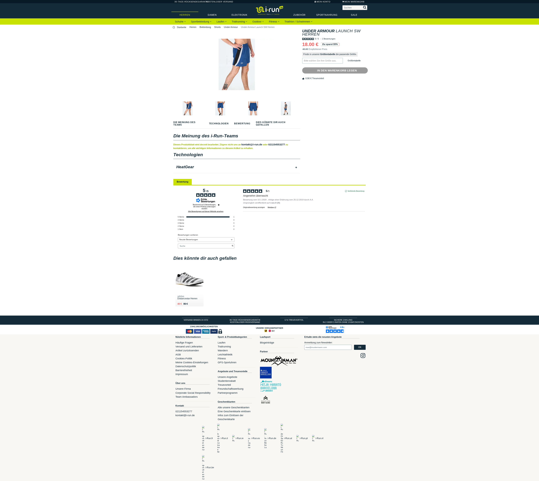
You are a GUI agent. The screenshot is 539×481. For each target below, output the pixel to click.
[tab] (236, 167)
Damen (212, 15)
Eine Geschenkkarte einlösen (234, 411)
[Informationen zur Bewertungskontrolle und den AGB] (219, 205)
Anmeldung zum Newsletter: (318, 342)
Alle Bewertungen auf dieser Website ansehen (205, 211)
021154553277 (276, 144)
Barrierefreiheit (183, 370)
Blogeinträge (267, 342)
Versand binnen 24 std (196, 320)
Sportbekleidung (200, 21)
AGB (178, 354)
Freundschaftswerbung (230, 388)
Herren (185, 15)
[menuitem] (180, 21)
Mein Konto (323, 2)
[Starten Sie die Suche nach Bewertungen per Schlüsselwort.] (232, 246)
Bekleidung (205, 27)
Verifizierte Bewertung (356, 191)
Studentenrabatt (227, 381)
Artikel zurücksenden (187, 350)
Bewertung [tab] (182, 182)
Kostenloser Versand (217, 2)
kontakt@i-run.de (251, 144)
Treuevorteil (224, 384)
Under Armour (231, 27)
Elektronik (239, 15)
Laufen (221, 21)
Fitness (273, 21)
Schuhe (179, 21)
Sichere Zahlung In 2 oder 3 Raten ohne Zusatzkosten (343, 321)
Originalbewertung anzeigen (254, 207)
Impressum (181, 374)
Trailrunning (239, 21)
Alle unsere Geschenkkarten (233, 407)
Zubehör (299, 15)
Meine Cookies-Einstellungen (191, 362)
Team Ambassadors (186, 396)
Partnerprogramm (227, 392)
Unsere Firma (183, 388)
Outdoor (257, 21)
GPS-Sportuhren (227, 362)
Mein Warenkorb (354, 2)
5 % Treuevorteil (294, 320)
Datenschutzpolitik (185, 366)
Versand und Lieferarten (188, 346)
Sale (354, 15)
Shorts (217, 27)
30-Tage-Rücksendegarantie (187, 2)
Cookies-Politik (183, 358)
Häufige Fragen (184, 342)
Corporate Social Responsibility (193, 392)
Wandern (223, 350)
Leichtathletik (225, 354)
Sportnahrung (326, 15)
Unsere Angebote (227, 377)
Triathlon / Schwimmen (298, 21)
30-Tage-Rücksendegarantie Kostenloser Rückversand (244, 321)
